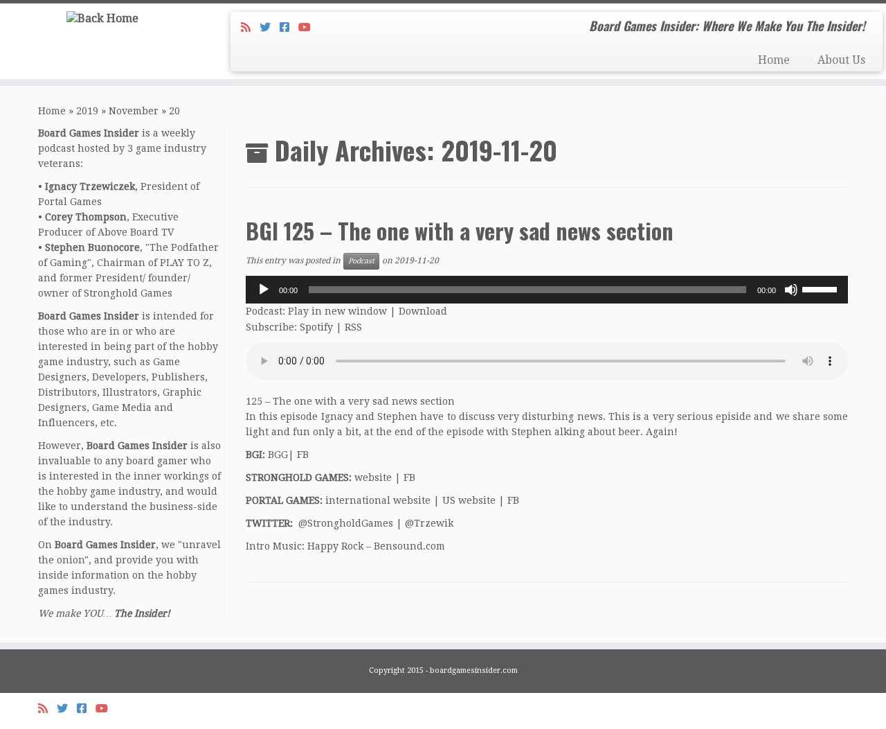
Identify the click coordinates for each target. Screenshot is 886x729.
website (373, 477)
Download (423, 311)
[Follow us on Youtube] (309, 27)
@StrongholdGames (345, 523)
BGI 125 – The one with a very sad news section (459, 230)
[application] (547, 290)
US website (469, 500)
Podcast (361, 260)
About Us (841, 60)
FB (303, 454)
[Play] (264, 290)
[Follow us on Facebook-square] (289, 27)
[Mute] (791, 290)
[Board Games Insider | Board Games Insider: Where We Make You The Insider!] (102, 18)
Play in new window (337, 311)
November (134, 110)
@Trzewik (429, 523)
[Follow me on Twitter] (270, 27)
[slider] (821, 288)
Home (774, 60)
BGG (278, 454)
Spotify (316, 327)
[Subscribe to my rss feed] (250, 27)
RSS (353, 327)
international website (378, 500)
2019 (87, 110)
